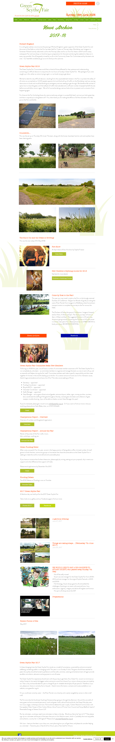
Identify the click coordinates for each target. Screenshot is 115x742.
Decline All (98, 739)
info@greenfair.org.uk (56, 404)
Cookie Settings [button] (87, 739)
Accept (107, 739)
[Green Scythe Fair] (98, 3)
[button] (27, 410)
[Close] (113, 739)
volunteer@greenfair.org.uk (64, 719)
